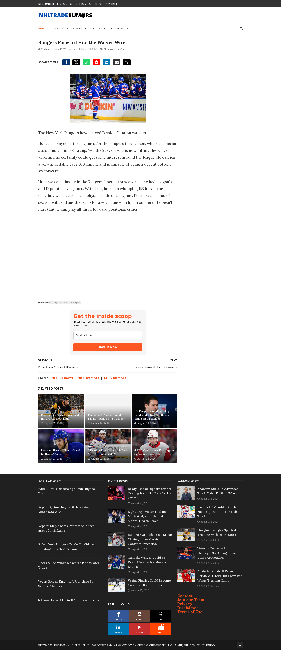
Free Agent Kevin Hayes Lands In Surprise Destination (60, 416)
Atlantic (58, 28)
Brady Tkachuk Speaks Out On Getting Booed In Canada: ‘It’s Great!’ (150, 493)
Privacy (184, 603)
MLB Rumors (83, 4)
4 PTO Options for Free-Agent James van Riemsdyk (154, 452)
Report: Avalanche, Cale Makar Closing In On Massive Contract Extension (150, 539)
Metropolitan (80, 28)
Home (42, 28)
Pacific (120, 28)
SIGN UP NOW (107, 347)
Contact (184, 595)
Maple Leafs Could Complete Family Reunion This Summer (106, 416)
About (99, 4)
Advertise (112, 4)
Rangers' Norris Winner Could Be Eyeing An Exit (60, 452)
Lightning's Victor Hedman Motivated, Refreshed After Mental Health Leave (148, 516)
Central (103, 28)
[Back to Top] (240, 645)
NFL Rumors (46, 4)
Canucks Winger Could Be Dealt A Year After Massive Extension (147, 562)
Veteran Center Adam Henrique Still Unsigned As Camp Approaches (216, 552)
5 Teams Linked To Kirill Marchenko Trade (69, 600)
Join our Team (190, 599)
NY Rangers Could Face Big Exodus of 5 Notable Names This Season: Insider (152, 414)
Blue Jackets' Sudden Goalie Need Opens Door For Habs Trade (217, 511)
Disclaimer (187, 607)
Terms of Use (189, 611)
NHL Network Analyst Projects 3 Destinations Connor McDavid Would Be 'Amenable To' (108, 450)
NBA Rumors (64, 4)
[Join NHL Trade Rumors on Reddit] (161, 627)
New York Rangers (115, 49)
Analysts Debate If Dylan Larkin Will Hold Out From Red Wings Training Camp (219, 575)
